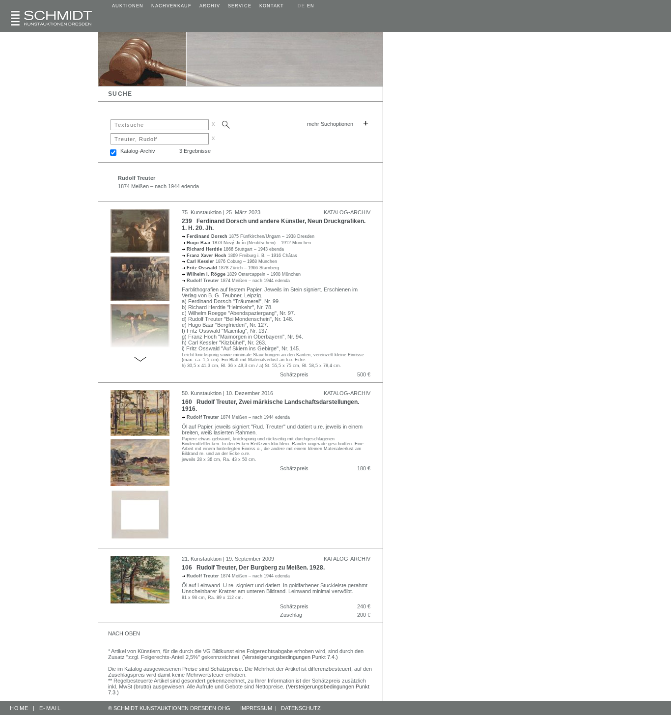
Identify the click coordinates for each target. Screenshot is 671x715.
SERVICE (240, 5)
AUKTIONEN (127, 5)
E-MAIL (50, 708)
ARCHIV (209, 5)
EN (310, 5)
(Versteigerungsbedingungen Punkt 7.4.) (290, 657)
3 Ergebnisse (195, 151)
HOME (19, 708)
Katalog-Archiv (137, 151)
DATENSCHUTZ (301, 708)
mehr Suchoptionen (330, 124)
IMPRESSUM (256, 708)
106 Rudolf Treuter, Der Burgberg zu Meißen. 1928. (253, 567)
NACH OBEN (124, 633)
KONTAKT (271, 5)
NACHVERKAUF (171, 5)
